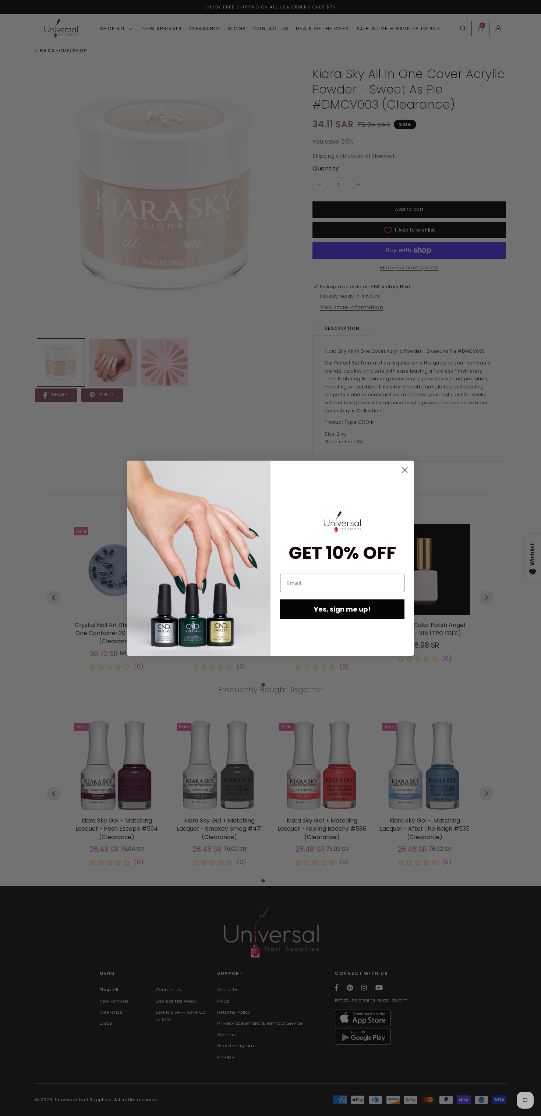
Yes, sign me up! (342, 609)
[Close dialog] (404, 470)
